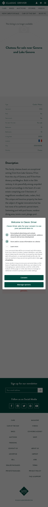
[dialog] (24, 253)
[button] (24, 246)
